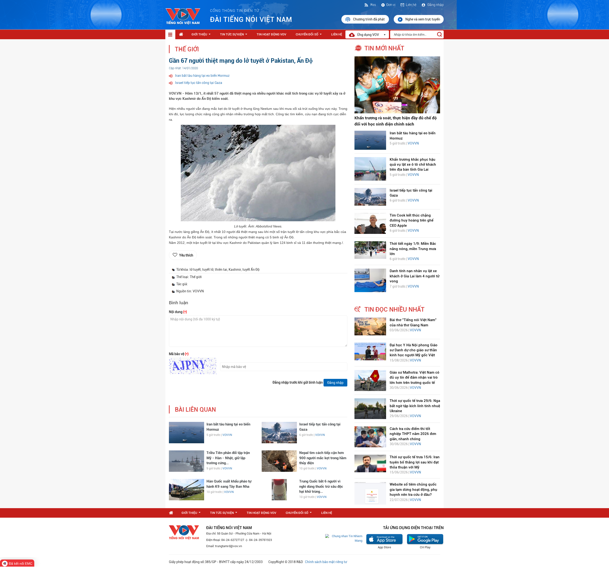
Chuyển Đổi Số (310, 36)
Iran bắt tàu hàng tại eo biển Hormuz (202, 75)
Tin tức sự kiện (234, 36)
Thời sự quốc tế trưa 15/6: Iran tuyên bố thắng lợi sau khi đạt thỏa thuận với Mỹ (415, 462)
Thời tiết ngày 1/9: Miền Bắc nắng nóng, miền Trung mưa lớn (413, 248)
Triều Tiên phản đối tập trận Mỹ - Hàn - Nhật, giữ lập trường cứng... (228, 458)
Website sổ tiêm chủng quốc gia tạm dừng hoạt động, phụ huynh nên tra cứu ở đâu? (413, 489)
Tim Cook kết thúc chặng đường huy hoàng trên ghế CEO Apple (411, 220)
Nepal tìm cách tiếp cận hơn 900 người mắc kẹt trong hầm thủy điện (322, 458)
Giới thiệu (202, 36)
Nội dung (178, 312)
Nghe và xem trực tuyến (422, 19)
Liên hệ (411, 5)
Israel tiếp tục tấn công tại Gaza (198, 83)
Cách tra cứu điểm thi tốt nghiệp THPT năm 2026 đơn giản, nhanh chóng (413, 434)
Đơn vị (390, 5)
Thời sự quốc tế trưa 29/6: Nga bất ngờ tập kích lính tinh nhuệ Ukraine (415, 406)
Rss (373, 5)
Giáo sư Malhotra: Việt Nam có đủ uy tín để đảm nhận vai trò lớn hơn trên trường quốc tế (414, 377)
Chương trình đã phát (369, 19)
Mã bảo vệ (179, 354)
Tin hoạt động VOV (271, 34)
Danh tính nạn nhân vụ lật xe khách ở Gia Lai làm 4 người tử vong (414, 276)
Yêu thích (186, 255)
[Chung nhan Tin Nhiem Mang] (343, 538)
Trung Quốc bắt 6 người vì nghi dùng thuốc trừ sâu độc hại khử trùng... (321, 486)
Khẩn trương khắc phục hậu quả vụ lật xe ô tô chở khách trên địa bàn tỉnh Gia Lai (413, 164)
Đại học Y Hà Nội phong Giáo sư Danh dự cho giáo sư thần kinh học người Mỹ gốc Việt (413, 350)
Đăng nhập (435, 5)
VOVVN (227, 435)
